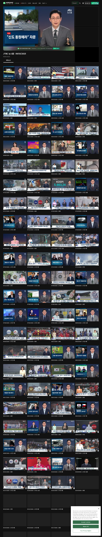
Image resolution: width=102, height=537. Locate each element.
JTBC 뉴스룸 (8, 53)
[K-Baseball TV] (75, 3)
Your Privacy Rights (85, 530)
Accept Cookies (85, 522)
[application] (38, 26)
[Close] (98, 508)
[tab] (8, 60)
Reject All (86, 526)
